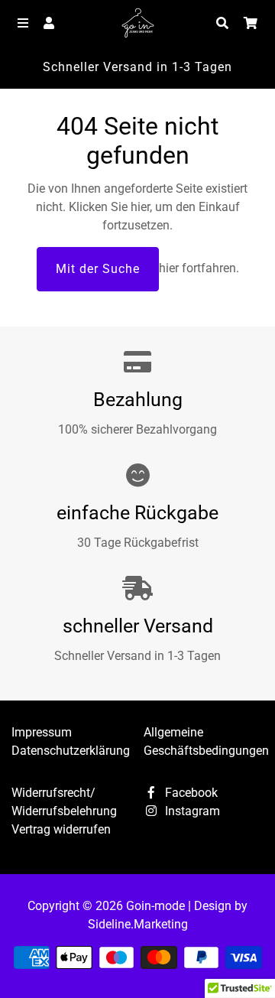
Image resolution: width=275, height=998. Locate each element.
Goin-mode (155, 906)
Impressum (41, 732)
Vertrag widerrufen (61, 829)
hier (140, 207)
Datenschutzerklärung (70, 750)
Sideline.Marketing (138, 924)
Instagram (191, 811)
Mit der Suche (98, 269)
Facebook (190, 792)
